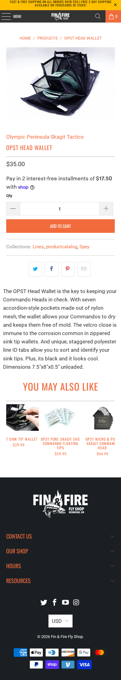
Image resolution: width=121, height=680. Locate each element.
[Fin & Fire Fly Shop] (60, 16)
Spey (84, 247)
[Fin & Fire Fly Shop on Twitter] (44, 603)
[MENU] (2, 16)
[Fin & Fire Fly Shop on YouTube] (65, 603)
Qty (9, 195)
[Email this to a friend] (84, 269)
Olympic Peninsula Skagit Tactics (45, 137)
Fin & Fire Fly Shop (67, 636)
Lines (38, 247)
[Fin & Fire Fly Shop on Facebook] (55, 603)
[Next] (112, 434)
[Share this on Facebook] (51, 269)
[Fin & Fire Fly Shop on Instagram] (76, 603)
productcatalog (61, 247)
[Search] (98, 16)
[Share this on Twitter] (35, 269)
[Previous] (8, 434)
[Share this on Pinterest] (67, 269)
